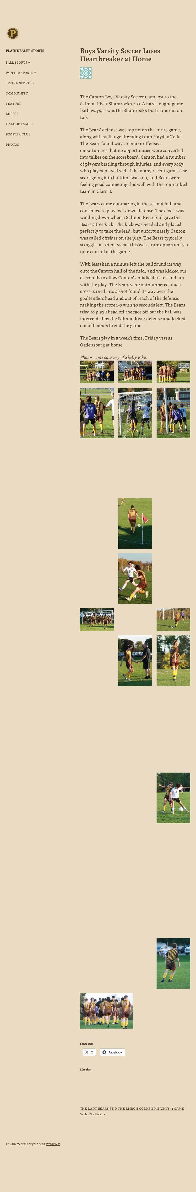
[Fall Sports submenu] (29, 62)
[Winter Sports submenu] (35, 73)
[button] (97, 372)
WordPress (53, 1143)
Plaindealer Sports (25, 50)
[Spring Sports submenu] (33, 83)
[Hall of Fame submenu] (32, 124)
